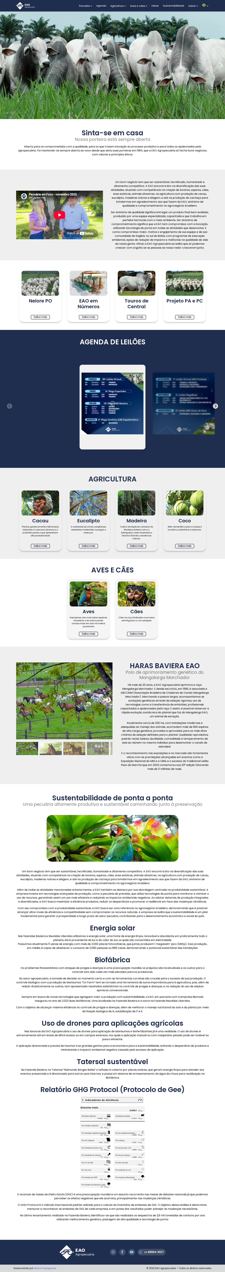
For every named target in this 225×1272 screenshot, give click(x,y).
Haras (155, 5)
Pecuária (84, 6)
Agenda (101, 5)
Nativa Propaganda (45, 1268)
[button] (215, 406)
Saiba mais (40, 317)
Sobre (192, 6)
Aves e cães (137, 6)
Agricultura (117, 6)
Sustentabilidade (173, 5)
